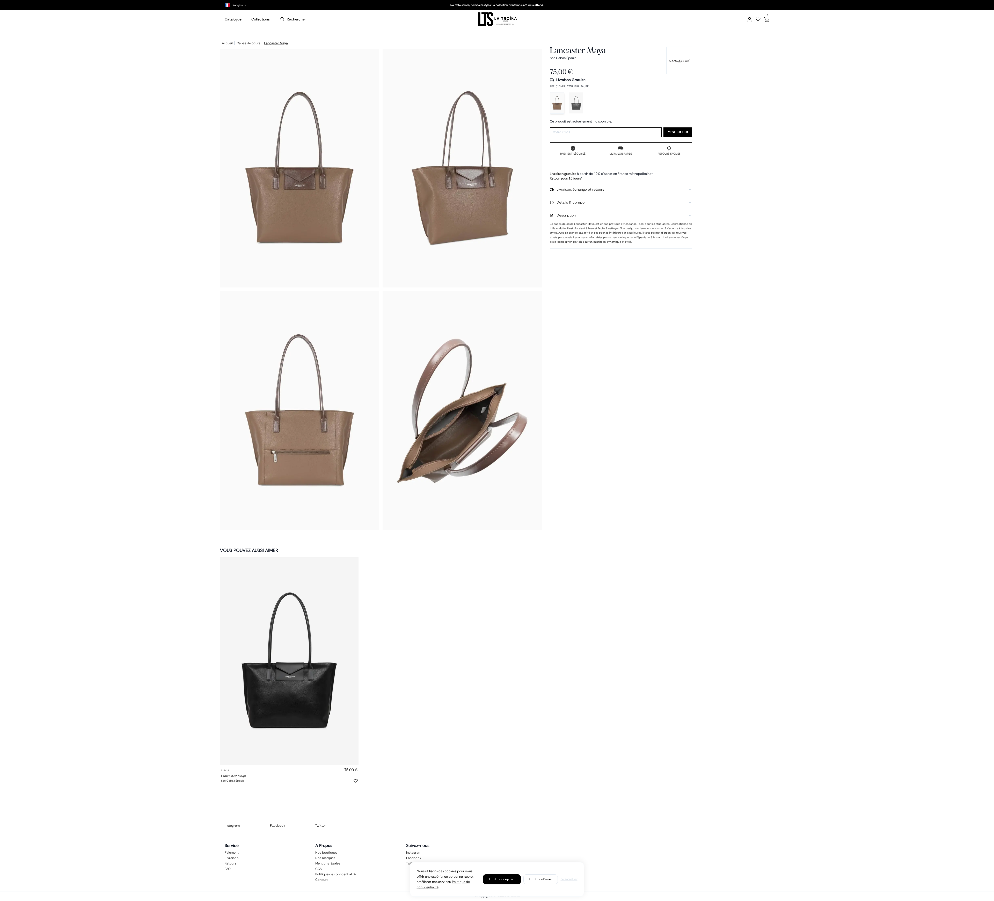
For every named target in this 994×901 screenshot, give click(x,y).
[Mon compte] (749, 19)
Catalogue (233, 19)
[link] (289, 661)
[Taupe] (557, 103)
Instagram (232, 825)
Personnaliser (569, 879)
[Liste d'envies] (758, 19)
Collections (260, 19)
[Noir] (576, 103)
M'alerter (678, 132)
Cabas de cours (248, 43)
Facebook (277, 825)
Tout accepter (501, 879)
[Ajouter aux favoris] (356, 781)
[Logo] (497, 19)
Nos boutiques (326, 852)
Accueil (227, 43)
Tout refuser (540, 879)
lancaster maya (276, 43)
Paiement (232, 852)
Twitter (320, 825)
